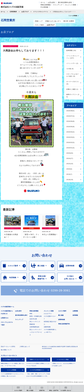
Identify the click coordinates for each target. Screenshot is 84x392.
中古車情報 (44, 7)
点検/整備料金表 (34, 327)
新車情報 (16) (71, 50)
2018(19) (69, 179)
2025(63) (69, 153)
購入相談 (61, 315)
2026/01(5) (70, 148)
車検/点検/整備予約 (64, 324)
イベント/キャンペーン (40, 11)
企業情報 (75, 311)
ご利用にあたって (24, 346)
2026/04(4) (70, 132)
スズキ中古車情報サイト (37, 370)
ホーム (43, 2)
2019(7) (69, 174)
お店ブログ (25, 11)
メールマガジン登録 (63, 359)
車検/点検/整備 (45, 5)
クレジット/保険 (70, 5)
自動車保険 (47, 327)
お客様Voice (4, 318)
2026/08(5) (70, 111)
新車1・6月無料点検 (36, 316)
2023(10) (69, 163)
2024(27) (69, 158)
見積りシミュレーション (37, 359)
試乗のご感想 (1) (72, 89)
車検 (31, 313)
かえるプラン (48, 313)
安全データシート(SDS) (8, 346)
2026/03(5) (70, 137)
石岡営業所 (13, 11)
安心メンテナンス (35, 321)
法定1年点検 (33, 319)
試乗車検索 (61, 319)
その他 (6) (70, 68)
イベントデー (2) (72, 63)
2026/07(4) (70, 116)
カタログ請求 (62, 311)
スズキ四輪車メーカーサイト (11, 359)
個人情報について (6, 350)
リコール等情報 (11, 370)
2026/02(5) (70, 142)
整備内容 (32, 324)
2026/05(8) (70, 126)
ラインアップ (57, 5)
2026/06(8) (70, 121)
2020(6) (69, 169)
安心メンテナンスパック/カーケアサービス (36, 332)
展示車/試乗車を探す (65, 2)
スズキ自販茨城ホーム (7, 306)
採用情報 (75, 315)
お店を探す (51, 2)
